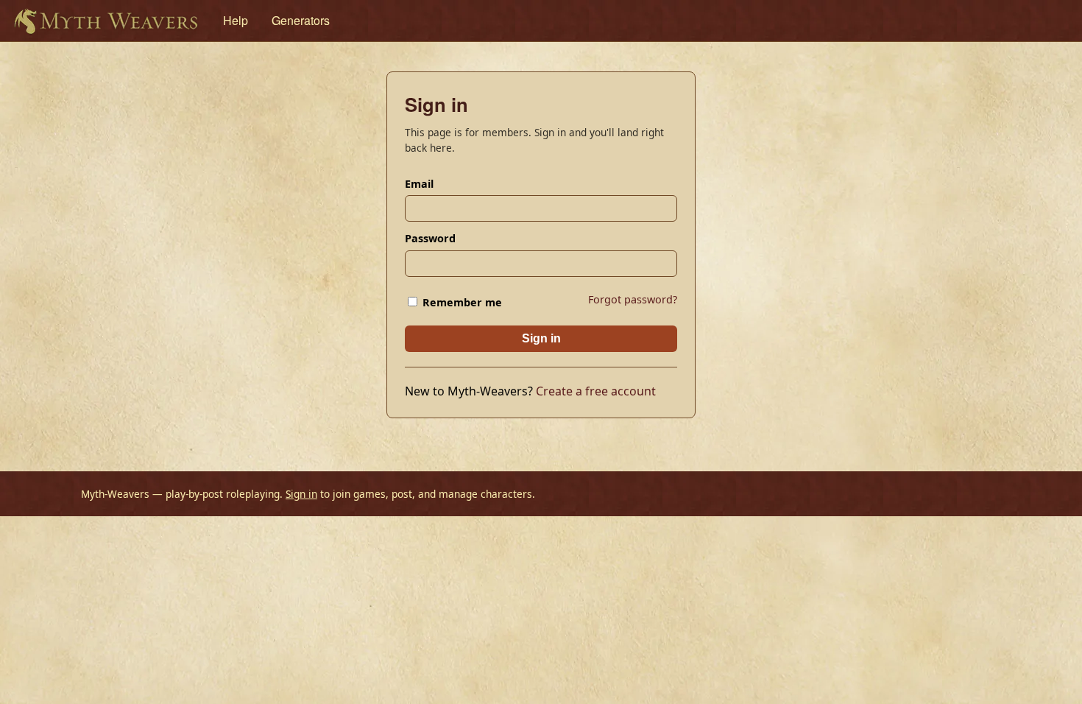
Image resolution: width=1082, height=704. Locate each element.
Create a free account (596, 391)
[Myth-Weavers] (105, 20)
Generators (301, 20)
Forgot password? (632, 299)
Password (430, 238)
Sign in (541, 338)
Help (235, 20)
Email (419, 184)
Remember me (461, 302)
